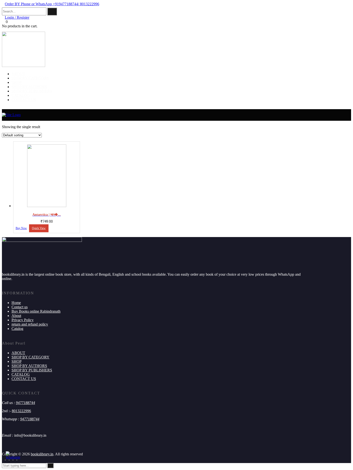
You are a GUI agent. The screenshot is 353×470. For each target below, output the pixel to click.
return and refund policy (30, 324)
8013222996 (21, 411)
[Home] (11, 115)
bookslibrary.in (42, 454)
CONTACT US (24, 100)
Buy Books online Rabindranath (36, 311)
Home (16, 303)
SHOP (17, 82)
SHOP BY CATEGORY (30, 78)
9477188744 (25, 403)
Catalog (17, 329)
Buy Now (21, 228)
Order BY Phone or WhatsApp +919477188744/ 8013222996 (52, 4)
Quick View (39, 228)
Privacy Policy (23, 320)
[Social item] (4, 458)
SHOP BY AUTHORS (29, 87)
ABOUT (18, 74)
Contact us (20, 307)
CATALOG (21, 95)
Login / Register (17, 17)
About (16, 316)
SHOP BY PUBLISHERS (32, 91)
